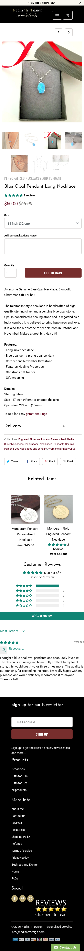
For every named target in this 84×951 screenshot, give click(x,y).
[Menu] (57, 15)
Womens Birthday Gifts (61, 448)
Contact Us (67, 947)
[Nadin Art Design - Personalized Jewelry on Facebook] (14, 898)
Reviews (16, 822)
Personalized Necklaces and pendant (32, 178)
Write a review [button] (42, 616)
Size (6, 215)
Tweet (15, 461)
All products (19, 790)
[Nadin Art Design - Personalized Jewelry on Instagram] (30, 898)
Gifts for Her (19, 783)
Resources (18, 829)
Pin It (52, 461)
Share (33, 461)
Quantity (9, 265)
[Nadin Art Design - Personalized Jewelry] (27, 16)
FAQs (14, 878)
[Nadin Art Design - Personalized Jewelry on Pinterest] (22, 898)
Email (70, 461)
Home (15, 871)
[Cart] (68, 15)
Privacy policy (20, 857)
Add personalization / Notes (20, 235)
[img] (9, 642)
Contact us (18, 816)
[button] (14, 195)
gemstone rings (36, 414)
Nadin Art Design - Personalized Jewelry (46, 926)
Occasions (18, 769)
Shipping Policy (21, 836)
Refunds (16, 843)
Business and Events (24, 864)
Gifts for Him (19, 776)
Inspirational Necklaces (38, 444)
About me (17, 809)
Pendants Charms (63, 444)
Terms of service (21, 850)
